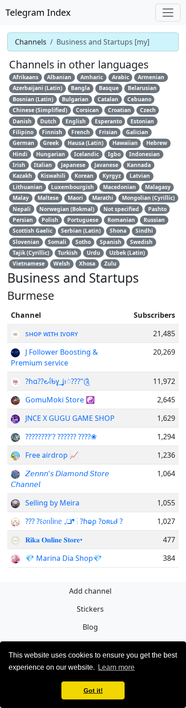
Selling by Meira (52, 503)
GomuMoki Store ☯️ (60, 400)
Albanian (59, 77)
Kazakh (22, 176)
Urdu (93, 253)
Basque (109, 88)
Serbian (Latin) (81, 230)
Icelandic (86, 154)
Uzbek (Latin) (127, 253)
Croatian (119, 110)
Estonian (142, 121)
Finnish (52, 132)
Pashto (157, 209)
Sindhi (144, 230)
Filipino (23, 132)
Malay (21, 198)
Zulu (110, 263)
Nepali (22, 209)
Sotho (83, 242)
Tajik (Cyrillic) (31, 253)
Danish (22, 121)
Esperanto (108, 121)
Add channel (90, 591)
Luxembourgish (72, 187)
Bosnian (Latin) (33, 99)
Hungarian (50, 154)
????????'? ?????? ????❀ (61, 437)
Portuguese (82, 220)
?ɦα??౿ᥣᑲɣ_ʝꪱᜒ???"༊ (57, 381)
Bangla (80, 88)
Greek (51, 143)
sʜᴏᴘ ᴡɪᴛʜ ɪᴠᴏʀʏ (51, 333)
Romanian (121, 220)
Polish (50, 220)
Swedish (141, 242)
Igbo (114, 154)
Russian (154, 220)
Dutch (48, 121)
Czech (148, 110)
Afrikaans (25, 77)
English (75, 121)
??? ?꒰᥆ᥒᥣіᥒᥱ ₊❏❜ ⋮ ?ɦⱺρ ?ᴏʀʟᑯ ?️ (74, 521)
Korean (83, 176)
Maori (75, 198)
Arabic (120, 77)
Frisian (108, 132)
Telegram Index (38, 12)
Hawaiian (125, 143)
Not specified (121, 209)
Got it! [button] (93, 690)
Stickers (90, 609)
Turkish (68, 253)
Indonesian (144, 154)
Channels (30, 42)
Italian (43, 165)
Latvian (140, 176)
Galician (137, 132)
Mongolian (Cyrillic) (148, 198)
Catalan (108, 99)
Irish (19, 165)
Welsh (61, 263)
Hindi (20, 154)
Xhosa (87, 263)
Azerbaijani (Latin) (37, 88)
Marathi (102, 198)
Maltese (48, 198)
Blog (90, 627)
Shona (118, 230)
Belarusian (142, 88)
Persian (23, 220)
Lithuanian (27, 187)
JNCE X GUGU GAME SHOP (70, 418)
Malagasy (158, 187)
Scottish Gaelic (32, 230)
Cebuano (139, 99)
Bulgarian (75, 99)
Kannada (139, 165)
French (80, 132)
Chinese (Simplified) (40, 110)
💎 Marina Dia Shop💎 (63, 558)
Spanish (110, 242)
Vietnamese (29, 263)
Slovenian (26, 242)
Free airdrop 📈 (52, 455)
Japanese (73, 165)
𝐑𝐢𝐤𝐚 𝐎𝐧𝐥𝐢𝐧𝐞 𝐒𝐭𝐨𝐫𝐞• (54, 540)
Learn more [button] (116, 667)
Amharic (91, 77)
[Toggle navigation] (168, 13)
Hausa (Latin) (85, 143)
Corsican (87, 110)
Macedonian (119, 187)
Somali (57, 242)
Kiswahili (53, 176)
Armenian (151, 77)
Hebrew (156, 143)
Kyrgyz (111, 176)
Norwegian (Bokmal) (66, 209)
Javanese (106, 165)
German (23, 143)
